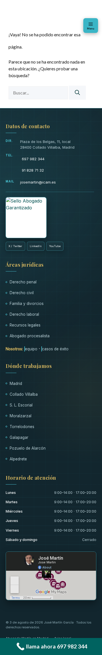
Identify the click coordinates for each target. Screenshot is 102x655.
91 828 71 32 (33, 170)
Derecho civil (22, 292)
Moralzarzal (20, 416)
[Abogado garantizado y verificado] (26, 217)
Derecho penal (23, 282)
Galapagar (19, 437)
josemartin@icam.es (38, 182)
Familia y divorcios (27, 303)
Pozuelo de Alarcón (28, 448)
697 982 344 (33, 159)
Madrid (16, 383)
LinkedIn (36, 246)
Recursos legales (25, 325)
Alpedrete (18, 459)
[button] (90, 25)
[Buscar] (77, 93)
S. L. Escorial (21, 405)
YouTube (55, 246)
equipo (31, 349)
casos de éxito (55, 349)
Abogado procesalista (30, 336)
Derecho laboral (24, 314)
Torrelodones (22, 426)
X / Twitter (15, 246)
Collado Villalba (24, 394)
